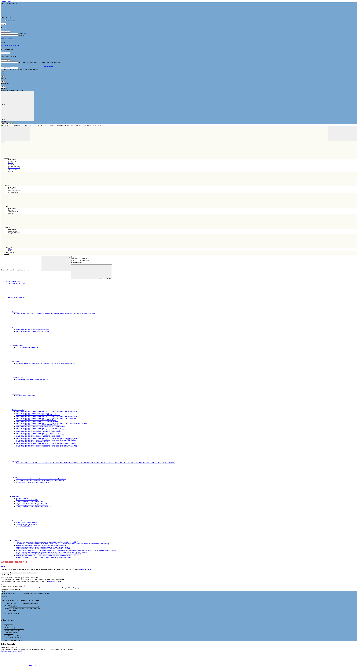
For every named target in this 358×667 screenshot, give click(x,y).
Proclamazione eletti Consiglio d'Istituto (27, 524)
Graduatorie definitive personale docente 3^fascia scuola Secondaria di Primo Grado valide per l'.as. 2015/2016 (48, 554)
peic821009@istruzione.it (24, 607)
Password (21, 35)
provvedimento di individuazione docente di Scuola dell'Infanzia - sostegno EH (39, 433)
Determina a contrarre (22, 498)
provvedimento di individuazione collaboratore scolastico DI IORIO (36, 413)
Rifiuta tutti (15, 572)
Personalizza (4, 572)
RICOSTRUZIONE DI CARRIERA (27, 347)
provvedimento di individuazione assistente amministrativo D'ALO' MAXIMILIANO (41, 426)
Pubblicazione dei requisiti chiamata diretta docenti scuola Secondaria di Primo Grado (41, 479)
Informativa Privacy (10, 627)
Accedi (3, 24)
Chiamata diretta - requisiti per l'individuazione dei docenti (33, 482)
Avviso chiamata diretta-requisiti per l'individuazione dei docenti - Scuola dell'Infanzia (41, 480)
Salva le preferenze (15, 589)
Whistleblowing (9, 634)
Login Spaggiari (48, 66)
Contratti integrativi (18, 345)
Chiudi (3, 76)
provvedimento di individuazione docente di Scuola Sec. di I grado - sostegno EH (40, 428)
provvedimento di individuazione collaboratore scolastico (32, 329)
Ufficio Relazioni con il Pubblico (14, 629)
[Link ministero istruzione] (9, 3)
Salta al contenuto (6, 1)
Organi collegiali (17, 521)
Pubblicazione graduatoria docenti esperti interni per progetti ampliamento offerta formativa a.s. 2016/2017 (47, 542)
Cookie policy (8, 624)
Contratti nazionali (17, 378)
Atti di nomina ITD (18, 410)
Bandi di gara (16, 496)
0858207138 (11, 605)
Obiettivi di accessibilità (11, 632)
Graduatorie (15, 540)
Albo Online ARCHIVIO (78, 258)
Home (72, 257)
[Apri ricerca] (342, 133)
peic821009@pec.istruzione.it (24, 608)
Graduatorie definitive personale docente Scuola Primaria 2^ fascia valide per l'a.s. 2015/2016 (43, 549)
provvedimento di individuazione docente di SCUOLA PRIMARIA (36, 420)
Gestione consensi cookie (11, 635)
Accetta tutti (29, 572)
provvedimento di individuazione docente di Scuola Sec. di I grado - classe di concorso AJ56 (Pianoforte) (46, 438)
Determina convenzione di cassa (25, 395)
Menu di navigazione (105, 278)
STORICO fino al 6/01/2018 (79, 260)
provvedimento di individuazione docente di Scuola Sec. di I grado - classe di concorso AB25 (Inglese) (46, 440)
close (2, 142)
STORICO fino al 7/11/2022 (16, 283)
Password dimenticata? (7, 39)
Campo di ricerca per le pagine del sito (12, 270)
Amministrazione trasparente (12, 637)
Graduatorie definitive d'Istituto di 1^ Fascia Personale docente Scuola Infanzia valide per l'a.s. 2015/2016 (47, 555)
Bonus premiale (17, 461)
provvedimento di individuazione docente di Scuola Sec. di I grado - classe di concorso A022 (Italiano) (46, 443)
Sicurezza (15, 312)
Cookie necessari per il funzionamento (12, 586)
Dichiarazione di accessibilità (13, 630)
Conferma (10, 123)
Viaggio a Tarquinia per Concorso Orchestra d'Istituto (31, 503)
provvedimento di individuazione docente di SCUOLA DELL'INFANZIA (38, 415)
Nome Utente (22, 33)
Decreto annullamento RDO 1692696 (27, 500)
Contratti (14, 328)
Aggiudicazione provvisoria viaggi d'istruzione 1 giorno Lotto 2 (34, 506)
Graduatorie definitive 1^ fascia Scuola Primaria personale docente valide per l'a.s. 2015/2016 (43, 557)
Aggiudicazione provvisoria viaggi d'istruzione (29, 501)
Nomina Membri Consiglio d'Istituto (26, 522)
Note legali (7, 625)
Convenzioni (16, 394)
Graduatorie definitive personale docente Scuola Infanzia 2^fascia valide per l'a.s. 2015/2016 (43, 547)
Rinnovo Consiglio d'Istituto (24, 526)
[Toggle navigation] (15, 133)
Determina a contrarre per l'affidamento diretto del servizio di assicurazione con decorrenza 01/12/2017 (46, 363)
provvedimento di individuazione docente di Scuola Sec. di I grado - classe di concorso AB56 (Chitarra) (46, 411)
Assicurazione (16, 361)
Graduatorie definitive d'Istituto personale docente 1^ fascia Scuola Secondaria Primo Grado (43, 545)
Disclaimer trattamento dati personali (11, 651)
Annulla (3, 123)
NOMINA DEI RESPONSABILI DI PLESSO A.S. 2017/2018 (34, 379)
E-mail (20, 62)
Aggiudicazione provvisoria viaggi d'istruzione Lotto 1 (32, 505)
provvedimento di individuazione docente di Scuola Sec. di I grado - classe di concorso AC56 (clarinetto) (46, 418)
